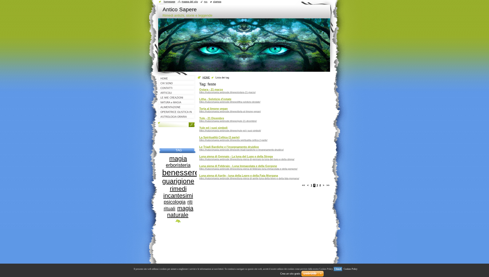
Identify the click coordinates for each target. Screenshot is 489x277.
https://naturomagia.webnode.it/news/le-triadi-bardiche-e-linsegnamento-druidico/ (241, 150)
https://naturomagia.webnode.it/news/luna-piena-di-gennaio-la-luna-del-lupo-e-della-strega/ (246, 159)
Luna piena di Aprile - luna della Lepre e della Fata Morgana (238, 175)
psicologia (174, 202)
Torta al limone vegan (213, 108)
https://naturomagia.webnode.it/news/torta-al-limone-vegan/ (230, 111)
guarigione (178, 181)
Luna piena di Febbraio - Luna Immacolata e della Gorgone (238, 166)
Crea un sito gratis (290, 273)
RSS (205, 1)
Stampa (217, 1)
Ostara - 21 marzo (211, 89)
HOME (206, 77)
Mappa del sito (190, 1)
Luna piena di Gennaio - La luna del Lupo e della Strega (236, 156)
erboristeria (178, 165)
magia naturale (180, 211)
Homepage (169, 1)
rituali (169, 208)
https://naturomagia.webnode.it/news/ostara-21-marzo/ (227, 92)
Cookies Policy (350, 269)
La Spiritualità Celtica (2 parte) (219, 137)
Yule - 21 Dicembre (211, 118)
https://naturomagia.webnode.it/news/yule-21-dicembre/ (228, 121)
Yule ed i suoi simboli (213, 127)
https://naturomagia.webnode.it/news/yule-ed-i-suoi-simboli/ (230, 131)
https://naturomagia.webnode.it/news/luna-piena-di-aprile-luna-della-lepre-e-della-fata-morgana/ (249, 178)
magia (178, 158)
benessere (180, 172)
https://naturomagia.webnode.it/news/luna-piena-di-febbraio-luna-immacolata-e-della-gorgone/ (248, 169)
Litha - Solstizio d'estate (215, 99)
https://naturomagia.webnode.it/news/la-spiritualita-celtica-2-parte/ (233, 140)
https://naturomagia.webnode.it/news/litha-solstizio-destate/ (229, 102)
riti (190, 201)
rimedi (178, 188)
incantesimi (178, 195)
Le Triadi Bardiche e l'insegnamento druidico (229, 146)
